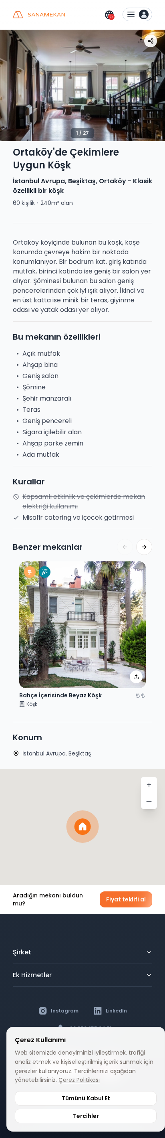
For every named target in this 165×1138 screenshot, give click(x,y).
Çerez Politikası (79, 1080)
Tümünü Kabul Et (86, 1098)
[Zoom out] (149, 801)
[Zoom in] (149, 785)
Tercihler (86, 1116)
